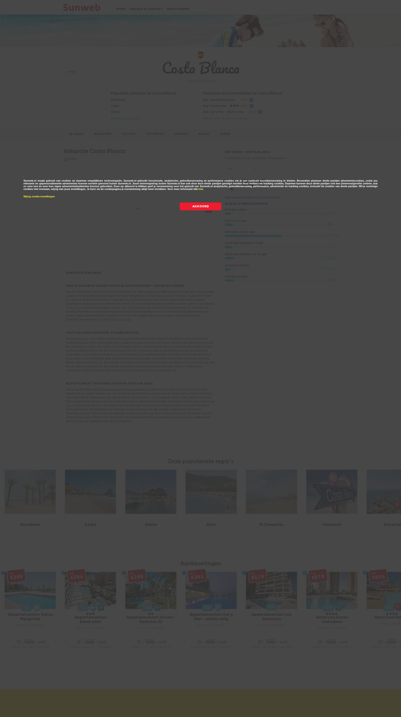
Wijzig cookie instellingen (39, 196)
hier (200, 189)
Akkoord (200, 206)
